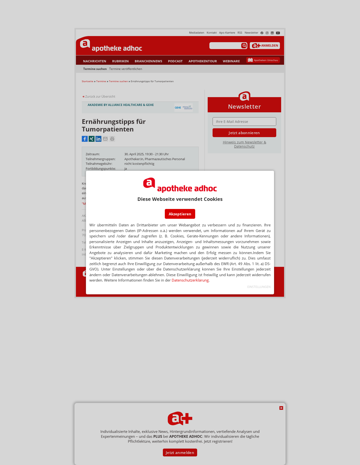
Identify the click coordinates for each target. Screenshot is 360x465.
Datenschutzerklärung (190, 280)
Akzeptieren (180, 213)
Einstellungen (259, 287)
